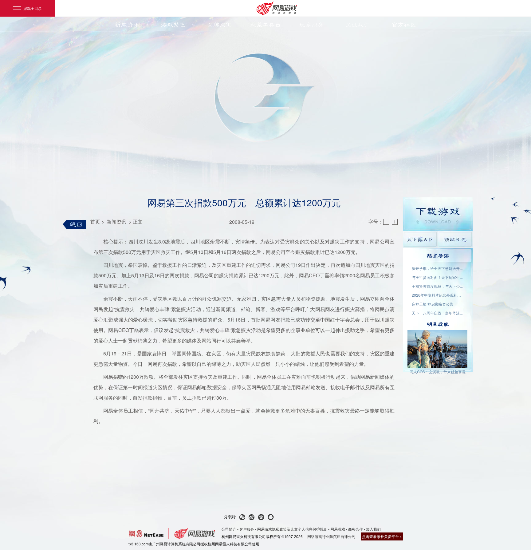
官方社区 (403, 25)
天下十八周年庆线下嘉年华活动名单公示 (438, 312)
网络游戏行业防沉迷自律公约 (331, 536)
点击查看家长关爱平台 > (382, 536)
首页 (95, 221)
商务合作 (355, 529)
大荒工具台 (265, 25)
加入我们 (373, 529)
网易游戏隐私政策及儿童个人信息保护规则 (292, 529)
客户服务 (246, 529)
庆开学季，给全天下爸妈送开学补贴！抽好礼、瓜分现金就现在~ (438, 268)
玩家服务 (311, 25)
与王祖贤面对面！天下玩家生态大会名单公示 (438, 277)
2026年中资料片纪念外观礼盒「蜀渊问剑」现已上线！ (438, 295)
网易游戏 (337, 529)
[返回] (74, 224)
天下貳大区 (420, 239)
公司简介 (229, 529)
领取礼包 (455, 239)
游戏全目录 (32, 8)
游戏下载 (438, 214)
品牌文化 (219, 25)
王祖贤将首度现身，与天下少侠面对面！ (438, 286)
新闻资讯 (127, 25)
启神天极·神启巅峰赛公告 (432, 304)
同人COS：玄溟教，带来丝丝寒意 (438, 371)
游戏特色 (173, 25)
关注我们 (357, 25)
